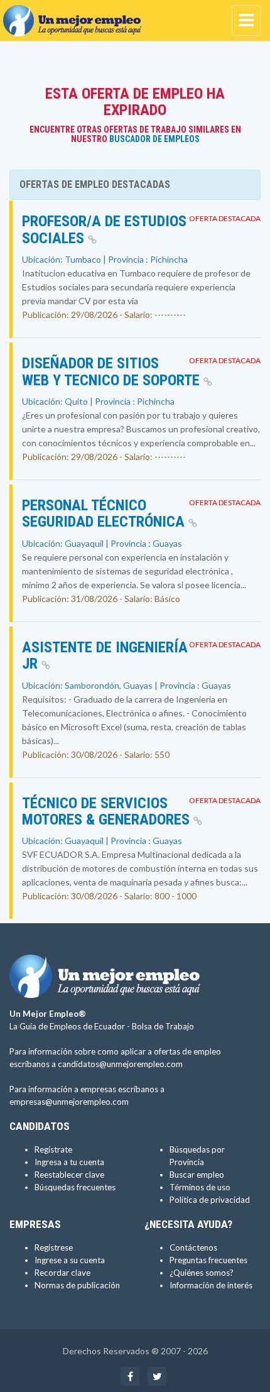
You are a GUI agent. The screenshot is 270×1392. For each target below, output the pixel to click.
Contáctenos (193, 1247)
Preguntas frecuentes (208, 1260)
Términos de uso (200, 1187)
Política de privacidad (210, 1200)
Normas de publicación (77, 1285)
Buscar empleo (197, 1175)
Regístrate (53, 1149)
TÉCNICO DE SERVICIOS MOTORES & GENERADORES (107, 811)
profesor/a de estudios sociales (104, 229)
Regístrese (54, 1247)
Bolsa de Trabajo (163, 1026)
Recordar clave (62, 1273)
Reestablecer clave (69, 1175)
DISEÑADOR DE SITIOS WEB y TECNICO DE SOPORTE (112, 371)
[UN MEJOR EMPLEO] (75, 15)
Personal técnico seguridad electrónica (105, 513)
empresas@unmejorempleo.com (69, 1102)
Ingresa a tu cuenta (69, 1162)
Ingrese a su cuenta (70, 1260)
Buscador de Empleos (154, 139)
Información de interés (211, 1285)
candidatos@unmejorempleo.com (120, 1064)
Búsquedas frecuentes (75, 1187)
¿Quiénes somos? (202, 1273)
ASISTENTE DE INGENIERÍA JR (105, 655)
